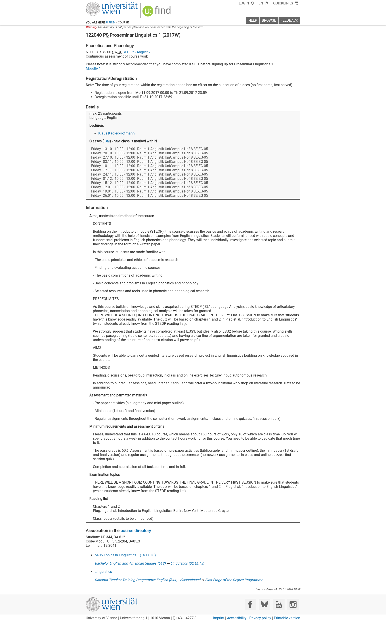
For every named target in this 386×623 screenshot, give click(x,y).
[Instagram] (293, 604)
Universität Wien (101, 4)
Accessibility (237, 618)
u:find (110, 22)
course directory (136, 530)
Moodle (92, 68)
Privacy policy (260, 618)
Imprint (218, 618)
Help (252, 20)
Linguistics (103, 571)
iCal (107, 141)
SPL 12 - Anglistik (136, 52)
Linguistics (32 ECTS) (187, 563)
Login (244, 3)
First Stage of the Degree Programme (234, 580)
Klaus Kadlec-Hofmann (116, 133)
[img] (157, 12)
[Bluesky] (264, 604)
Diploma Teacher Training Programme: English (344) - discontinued (147, 580)
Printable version (287, 618)
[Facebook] (250, 604)
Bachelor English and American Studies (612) (130, 563)
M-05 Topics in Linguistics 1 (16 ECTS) (125, 555)
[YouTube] (278, 604)
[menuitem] (263, 3)
